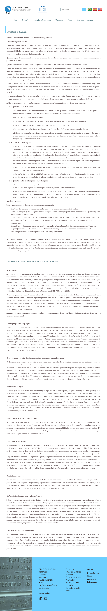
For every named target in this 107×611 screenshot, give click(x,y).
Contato (80, 20)
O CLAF (25, 20)
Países (70, 20)
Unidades (59, 20)
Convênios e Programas (41, 20)
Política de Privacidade (92, 580)
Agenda (90, 20)
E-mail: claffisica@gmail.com (48, 584)
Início (16, 20)
